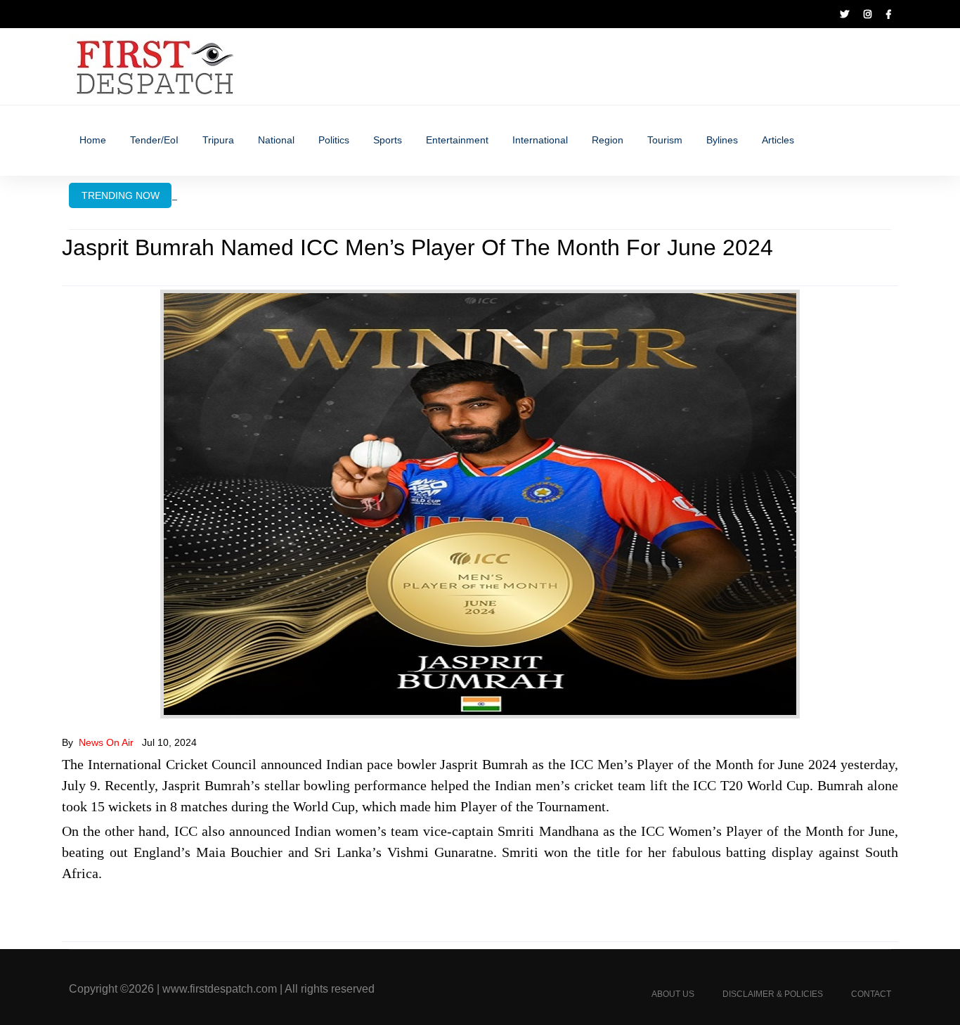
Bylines (722, 140)
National (276, 140)
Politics (333, 140)
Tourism (664, 140)
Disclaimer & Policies (772, 994)
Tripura (218, 140)
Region (607, 140)
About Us (672, 994)
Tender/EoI (154, 140)
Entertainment (457, 140)
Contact (871, 994)
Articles (778, 140)
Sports (387, 140)
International (540, 140)
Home (92, 140)
